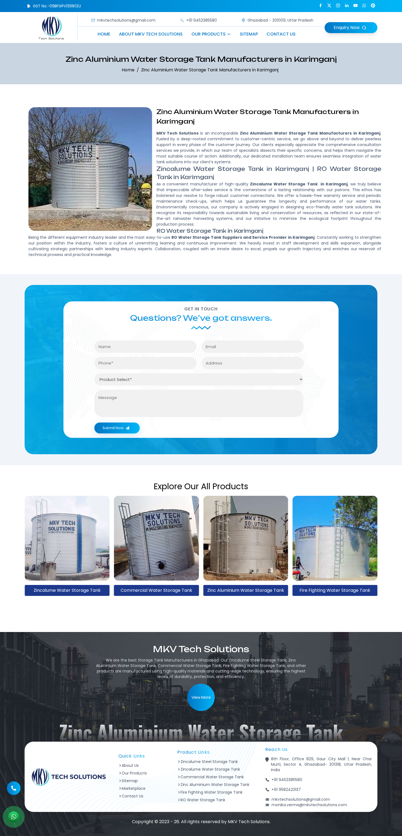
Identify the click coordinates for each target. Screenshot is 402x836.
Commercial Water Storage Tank (67, 590)
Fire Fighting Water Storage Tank (245, 590)
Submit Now (113, 427)
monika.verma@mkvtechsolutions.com (309, 805)
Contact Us (281, 34)
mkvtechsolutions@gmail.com (126, 20)
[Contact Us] (14, 785)
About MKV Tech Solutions (151, 34)
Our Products (208, 34)
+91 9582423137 (286, 789)
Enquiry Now (347, 27)
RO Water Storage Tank (334, 590)
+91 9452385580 (201, 20)
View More (201, 697)
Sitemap (249, 34)
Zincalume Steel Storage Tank (209, 761)
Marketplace (133, 788)
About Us (130, 765)
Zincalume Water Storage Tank (210, 769)
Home (104, 34)
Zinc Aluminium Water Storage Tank (156, 590)
